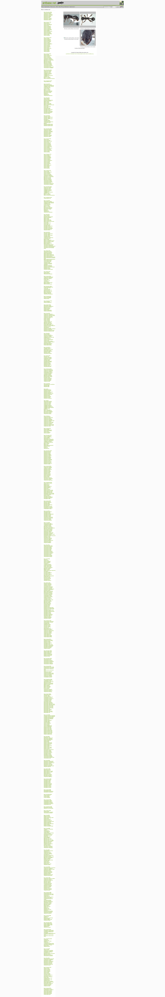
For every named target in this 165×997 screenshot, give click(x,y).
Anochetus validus (47, 234)
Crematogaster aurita (47, 680)
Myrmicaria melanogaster (48, 841)
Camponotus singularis (48, 631)
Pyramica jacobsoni (47, 475)
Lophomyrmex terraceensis (48, 121)
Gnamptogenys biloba (47, 595)
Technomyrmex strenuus (48, 553)
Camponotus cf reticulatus (48, 950)
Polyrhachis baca (47, 606)
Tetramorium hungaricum (48, 690)
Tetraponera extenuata (47, 616)
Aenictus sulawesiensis (48, 33)
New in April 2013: (47, 115)
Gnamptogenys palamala (48, 802)
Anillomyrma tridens (47, 624)
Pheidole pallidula (47, 446)
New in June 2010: (47, 522)
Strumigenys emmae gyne (48, 644)
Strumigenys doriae (47, 609)
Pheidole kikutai (46, 309)
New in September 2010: (48, 482)
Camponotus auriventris (48, 671)
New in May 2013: (47, 97)
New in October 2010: (47, 466)
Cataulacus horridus (47, 833)
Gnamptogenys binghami (48, 372)
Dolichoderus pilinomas (48, 592)
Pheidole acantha (47, 484)
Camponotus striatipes (48, 467)
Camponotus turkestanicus (48, 440)
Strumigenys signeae (47, 515)
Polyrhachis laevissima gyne (48, 607)
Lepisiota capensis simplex (48, 339)
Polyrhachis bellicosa (47, 389)
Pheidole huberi (46, 811)
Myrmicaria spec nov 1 (47, 838)
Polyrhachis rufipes (47, 642)
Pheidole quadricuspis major (49, 823)
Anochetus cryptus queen (48, 117)
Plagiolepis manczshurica (48, 843)
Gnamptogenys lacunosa (48, 596)
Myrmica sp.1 (46, 444)
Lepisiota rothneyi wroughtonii (49, 341)
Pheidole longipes (47, 918)
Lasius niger (46, 288)
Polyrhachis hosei (47, 395)
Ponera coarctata (47, 687)
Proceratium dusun (47, 573)
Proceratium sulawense (48, 574)
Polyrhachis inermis (47, 470)
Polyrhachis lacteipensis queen (49, 330)
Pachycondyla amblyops (48, 991)
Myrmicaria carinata (47, 954)
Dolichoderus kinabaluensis (48, 306)
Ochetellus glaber (47, 360)
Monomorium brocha (47, 600)
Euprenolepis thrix (47, 708)
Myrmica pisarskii (47, 283)
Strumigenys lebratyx (47, 514)
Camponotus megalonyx (48, 419)
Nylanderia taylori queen (48, 323)
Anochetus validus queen (48, 118)
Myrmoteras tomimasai (48, 63)
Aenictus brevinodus (47, 41)
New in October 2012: (47, 296)
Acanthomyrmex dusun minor (49, 667)
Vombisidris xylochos (47, 580)
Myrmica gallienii (47, 685)
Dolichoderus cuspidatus (48, 976)
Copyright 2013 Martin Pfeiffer (76, 52)
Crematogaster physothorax (48, 698)
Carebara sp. (46, 939)
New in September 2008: (48, 806)
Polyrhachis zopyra (47, 536)
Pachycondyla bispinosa (48, 343)
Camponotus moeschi (47, 421)
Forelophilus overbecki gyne (48, 930)
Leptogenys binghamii (47, 373)
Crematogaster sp (47, 203)
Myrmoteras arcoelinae (47, 601)
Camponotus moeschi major (48, 422)
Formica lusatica (46, 88)
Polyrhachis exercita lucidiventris (49, 325)
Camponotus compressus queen (49, 315)
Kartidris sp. (46, 941)
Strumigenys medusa (47, 612)
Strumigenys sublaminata (48, 614)
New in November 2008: (48, 794)
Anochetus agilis (47, 695)
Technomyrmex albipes (48, 180)
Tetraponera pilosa (47, 648)
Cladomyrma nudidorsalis (48, 589)
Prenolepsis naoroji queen (48, 111)
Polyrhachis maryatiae (47, 886)
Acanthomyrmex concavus (48, 850)
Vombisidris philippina (47, 617)
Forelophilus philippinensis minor (49, 933)
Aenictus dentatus (47, 45)
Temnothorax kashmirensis (48, 245)
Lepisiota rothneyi (47, 359)
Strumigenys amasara (47, 779)
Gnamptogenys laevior (48, 508)
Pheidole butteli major (47, 727)
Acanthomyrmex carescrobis (49, 621)
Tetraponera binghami (47, 379)
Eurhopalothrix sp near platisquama (48, 835)
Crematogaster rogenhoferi (48, 951)
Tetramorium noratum (47, 519)
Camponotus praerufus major (49, 424)
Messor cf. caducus (47, 193)
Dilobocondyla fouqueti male (49, 254)
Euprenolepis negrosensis (48, 703)
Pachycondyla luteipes (47, 324)
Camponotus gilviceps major (49, 673)
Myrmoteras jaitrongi (47, 61)
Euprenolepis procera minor (48, 706)
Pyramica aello (46, 861)
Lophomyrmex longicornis (48, 964)
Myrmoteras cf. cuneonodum (49, 176)
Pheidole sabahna (47, 824)
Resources (53, 6)
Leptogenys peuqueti (47, 374)
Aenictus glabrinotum (47, 48)
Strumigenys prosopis (47, 786)
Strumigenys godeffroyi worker (49, 611)
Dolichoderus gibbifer (47, 16)
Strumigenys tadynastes (48, 615)
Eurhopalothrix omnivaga (48, 593)
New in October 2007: (47, 929)
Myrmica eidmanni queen (48, 282)
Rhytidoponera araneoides (48, 874)
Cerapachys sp (46, 916)
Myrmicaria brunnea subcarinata (49, 953)
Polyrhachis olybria (47, 397)
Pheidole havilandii (47, 308)
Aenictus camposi (47, 42)
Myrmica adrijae (46, 239)
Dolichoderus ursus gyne (48, 764)
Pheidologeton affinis (47, 531)
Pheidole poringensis (47, 487)
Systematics (47, 6)
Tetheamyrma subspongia (48, 847)
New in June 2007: (47, 948)
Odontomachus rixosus (48, 990)
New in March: (46, 400)
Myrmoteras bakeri (47, 904)
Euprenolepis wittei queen (48, 711)
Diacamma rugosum (47, 501)
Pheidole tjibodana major (48, 491)
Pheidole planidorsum (47, 744)
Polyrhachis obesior (47, 460)
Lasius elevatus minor (47, 261)
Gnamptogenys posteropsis (48, 803)
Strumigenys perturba (47, 613)
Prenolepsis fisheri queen (48, 109)
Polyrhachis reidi (47, 887)
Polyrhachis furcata (47, 456)
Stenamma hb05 (46, 385)
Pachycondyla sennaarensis (48, 445)
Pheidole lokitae (46, 741)
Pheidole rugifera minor (48, 652)
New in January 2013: (47, 276)
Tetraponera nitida (47, 381)
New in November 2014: (48, 12)
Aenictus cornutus (47, 44)
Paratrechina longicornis (48, 351)
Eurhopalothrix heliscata (48, 507)
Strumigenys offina (47, 498)
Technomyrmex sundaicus (48, 663)
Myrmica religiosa (47, 243)
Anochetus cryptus (47, 116)
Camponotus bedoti (47, 416)
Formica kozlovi (46, 272)
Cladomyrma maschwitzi (48, 588)
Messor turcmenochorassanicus (49, 78)
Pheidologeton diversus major (49, 493)
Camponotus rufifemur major (49, 425)
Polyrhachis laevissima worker (49, 608)
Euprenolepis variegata (48, 709)
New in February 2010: (47, 620)
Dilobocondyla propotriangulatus (49, 259)
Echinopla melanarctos (48, 883)
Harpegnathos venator (47, 358)
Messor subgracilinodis (48, 410)
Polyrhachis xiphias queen (48, 124)
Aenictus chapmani (47, 561)
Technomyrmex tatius (47, 554)
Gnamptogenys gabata (48, 801)
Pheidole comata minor (48, 729)
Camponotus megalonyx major (49, 420)
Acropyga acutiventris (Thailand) (49, 715)
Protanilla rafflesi (47, 860)
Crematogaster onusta (47, 697)
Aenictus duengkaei (47, 163)
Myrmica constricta (47, 684)
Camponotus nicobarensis (48, 370)
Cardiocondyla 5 (46, 832)
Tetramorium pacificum (48, 520)
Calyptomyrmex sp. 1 (47, 852)
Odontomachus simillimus (48, 981)
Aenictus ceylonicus (47, 723)
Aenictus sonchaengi (47, 57)
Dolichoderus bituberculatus (49, 761)
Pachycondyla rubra (47, 994)
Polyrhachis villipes (47, 463)
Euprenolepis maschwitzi (48, 702)
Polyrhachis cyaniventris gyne (49, 765)
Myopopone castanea (47, 568)
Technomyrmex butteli (47, 547)
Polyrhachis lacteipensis (48, 329)
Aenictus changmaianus (48, 43)
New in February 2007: (47, 967)
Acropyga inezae (47, 719)
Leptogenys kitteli (47, 348)
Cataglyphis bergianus (47, 190)
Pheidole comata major (48, 728)
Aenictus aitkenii (47, 334)
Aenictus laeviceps (47, 23)
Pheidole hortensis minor (48, 732)
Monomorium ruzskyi (47, 92)
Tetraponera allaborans (48, 378)
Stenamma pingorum (47, 766)
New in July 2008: (47, 815)
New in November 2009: (48, 658)
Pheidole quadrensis (47, 822)
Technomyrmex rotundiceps (48, 552)
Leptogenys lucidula (47, 342)
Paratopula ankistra (47, 604)
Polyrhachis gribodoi (47, 392)
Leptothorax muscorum (48, 290)
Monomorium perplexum (48, 207)
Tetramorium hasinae (47, 13)
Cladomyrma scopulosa (48, 58)
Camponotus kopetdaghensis (49, 85)
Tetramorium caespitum (48, 689)
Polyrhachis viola (47, 267)
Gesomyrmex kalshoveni (48, 594)
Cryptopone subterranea (48, 252)
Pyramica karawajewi (47, 494)
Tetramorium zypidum (47, 541)
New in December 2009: (48, 650)
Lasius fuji (45, 280)
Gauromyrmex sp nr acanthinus (49, 384)
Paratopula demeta (47, 605)
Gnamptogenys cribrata (48, 800)
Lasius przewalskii (47, 289)
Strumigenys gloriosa (47, 496)
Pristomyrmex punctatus (48, 752)
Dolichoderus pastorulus (48, 962)
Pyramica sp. (46, 447)
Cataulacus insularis (47, 468)
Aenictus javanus (47, 51)
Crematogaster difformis (48, 853)
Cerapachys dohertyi (47, 564)
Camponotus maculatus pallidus (49, 878)
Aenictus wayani (46, 34)
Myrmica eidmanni (47, 273)
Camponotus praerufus (48, 423)
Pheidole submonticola (48, 655)
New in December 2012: (48, 286)
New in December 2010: (48, 435)
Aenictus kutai (46, 139)
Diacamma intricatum (47, 880)
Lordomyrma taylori (47, 122)
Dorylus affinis (46, 977)
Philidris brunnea (47, 569)
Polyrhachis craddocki (47, 455)
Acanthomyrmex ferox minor (49, 894)
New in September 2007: (48, 938)
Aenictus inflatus (47, 166)
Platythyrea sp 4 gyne (47, 909)
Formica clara (46, 279)
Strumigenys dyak (47, 643)
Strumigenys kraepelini (48, 646)
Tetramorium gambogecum (48, 540)
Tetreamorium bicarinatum (48, 517)
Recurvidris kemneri (47, 845)
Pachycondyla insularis (48, 993)
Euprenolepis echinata (47, 701)
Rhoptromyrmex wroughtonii (49, 575)
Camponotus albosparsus (48, 369)
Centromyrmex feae (47, 585)
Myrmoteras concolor (47, 60)
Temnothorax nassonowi (48, 846)
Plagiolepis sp (46, 210)
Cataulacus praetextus (47, 584)
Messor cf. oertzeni (47, 89)
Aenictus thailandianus (48, 726)
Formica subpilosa (47, 797)
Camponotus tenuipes (47, 632)
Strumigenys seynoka (47, 787)
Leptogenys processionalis (48, 599)
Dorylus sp (46, 917)
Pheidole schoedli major (48, 653)
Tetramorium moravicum (48, 691)
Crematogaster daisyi (47, 900)
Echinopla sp (46, 119)
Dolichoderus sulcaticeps (48, 14)
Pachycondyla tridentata (48, 530)
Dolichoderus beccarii (47, 870)
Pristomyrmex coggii (47, 750)
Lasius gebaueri (46, 281)
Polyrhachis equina (47, 391)
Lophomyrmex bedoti (47, 525)
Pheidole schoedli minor (48, 654)
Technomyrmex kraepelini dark (49, 757)
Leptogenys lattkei (47, 262)
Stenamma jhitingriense (48, 112)
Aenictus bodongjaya (47, 40)
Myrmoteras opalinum (47, 62)
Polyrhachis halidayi (47, 363)
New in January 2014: (47, 53)
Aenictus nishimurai (47, 28)
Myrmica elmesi (46, 101)
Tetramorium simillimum (48, 776)
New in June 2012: (47, 313)
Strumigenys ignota (47, 782)
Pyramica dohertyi (47, 862)
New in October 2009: (47, 666)
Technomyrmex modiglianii (48, 67)
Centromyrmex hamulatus (48, 586)
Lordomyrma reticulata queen (49, 943)
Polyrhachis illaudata (47, 457)
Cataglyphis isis (46, 74)
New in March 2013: (47, 250)
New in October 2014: (47, 22)
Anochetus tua (46, 627)
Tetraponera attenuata (47, 647)
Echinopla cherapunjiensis (48, 100)
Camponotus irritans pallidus (49, 630)
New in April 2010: (47, 558)
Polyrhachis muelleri (47, 458)
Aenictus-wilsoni (47, 99)
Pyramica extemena (47, 844)
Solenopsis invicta (47, 352)
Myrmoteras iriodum (47, 602)
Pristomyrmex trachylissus (48, 983)
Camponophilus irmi (47, 81)
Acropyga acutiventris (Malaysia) (49, 716)
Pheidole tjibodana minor (48, 492)
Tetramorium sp (46, 94)
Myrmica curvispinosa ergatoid (49, 240)
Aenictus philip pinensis (48, 31)
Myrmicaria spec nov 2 (47, 839)
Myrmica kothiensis (47, 242)
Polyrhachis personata (47, 461)
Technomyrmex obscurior (48, 551)
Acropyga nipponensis (48, 720)
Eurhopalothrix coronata (48, 506)
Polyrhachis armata (47, 920)
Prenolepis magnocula (47, 365)
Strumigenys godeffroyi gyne (49, 610)
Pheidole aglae (46, 905)
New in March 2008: (47, 877)
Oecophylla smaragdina (48, 361)
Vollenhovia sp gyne (47, 927)
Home (42, 6)
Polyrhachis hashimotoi (48, 265)
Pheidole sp (46, 93)
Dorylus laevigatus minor (48, 924)
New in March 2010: (47, 582)
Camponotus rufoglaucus (48, 371)
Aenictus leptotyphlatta (48, 24)
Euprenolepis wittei (47, 710)
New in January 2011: (47, 428)
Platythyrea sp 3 (46, 908)
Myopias (45, 123)
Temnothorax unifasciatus (48, 478)
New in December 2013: (48, 186)
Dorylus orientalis (47, 318)
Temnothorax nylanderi (48, 477)
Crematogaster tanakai (47, 700)
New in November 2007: (48, 922)
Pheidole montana (47, 859)
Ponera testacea (46, 688)
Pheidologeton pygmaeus (48, 533)
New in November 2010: (48, 450)
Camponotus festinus (47, 672)
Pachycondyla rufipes (47, 350)
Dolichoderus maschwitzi (48, 15)
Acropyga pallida (47, 721)
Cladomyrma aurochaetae (48, 587)
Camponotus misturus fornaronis (49, 867)
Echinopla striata (47, 505)
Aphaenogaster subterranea (48, 439)
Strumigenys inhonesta (48, 783)
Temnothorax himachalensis (48, 244)
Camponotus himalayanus (48, 335)
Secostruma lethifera (47, 578)
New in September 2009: (48, 679)
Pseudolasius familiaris (48, 889)
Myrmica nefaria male (47, 103)
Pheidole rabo (46, 488)
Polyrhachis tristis (47, 473)
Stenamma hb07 (46, 386)
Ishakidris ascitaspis (47, 597)
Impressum (72, 6)
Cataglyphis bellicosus (48, 405)
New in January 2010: (47, 639)
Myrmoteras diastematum (48, 528)
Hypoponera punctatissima (48, 683)
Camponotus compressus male (49, 314)
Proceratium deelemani (48, 572)
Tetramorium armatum (47, 413)
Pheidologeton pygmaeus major (49, 534)
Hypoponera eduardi (47, 682)
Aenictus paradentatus (48, 29)
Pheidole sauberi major (48, 747)
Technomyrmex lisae (47, 66)
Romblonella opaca (47, 576)
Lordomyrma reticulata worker (49, 944)
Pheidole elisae (46, 818)
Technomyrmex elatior (47, 549)
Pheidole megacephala (47, 310)
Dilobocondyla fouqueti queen (49, 255)
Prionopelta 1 (46, 571)
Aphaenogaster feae (47, 628)
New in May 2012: (47, 333)
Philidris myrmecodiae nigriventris (49, 570)
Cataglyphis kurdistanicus (48, 75)
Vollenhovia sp (46, 926)
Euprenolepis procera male (48, 707)
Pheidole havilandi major (48, 730)
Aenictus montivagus (47, 27)
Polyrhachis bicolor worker (48, 640)
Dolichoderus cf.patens (48, 135)
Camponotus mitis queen (48, 316)
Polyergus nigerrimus (47, 293)
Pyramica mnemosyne (47, 863)
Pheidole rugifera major (48, 651)
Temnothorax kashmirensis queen (49, 246)
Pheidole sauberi (47, 746)
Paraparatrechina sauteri (48, 376)
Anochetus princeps (47, 626)
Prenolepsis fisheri (47, 108)
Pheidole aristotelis (47, 906)
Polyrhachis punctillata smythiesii (49, 328)
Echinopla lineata (47, 503)
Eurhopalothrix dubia (47, 790)
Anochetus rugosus (47, 696)
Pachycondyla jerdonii (47, 344)
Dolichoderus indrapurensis (48, 961)
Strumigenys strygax (47, 516)
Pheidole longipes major (48, 919)
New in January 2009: (47, 789)
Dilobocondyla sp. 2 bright (48, 771)
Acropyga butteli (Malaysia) (48, 718)
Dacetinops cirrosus (47, 769)
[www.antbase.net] (85, 52)
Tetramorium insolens (47, 479)
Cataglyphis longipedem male (49, 337)
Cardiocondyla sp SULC (48, 636)
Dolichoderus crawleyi (47, 18)
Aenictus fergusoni (47, 971)
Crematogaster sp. (47, 831)
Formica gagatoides (47, 836)
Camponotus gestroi (47, 402)
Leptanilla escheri (47, 120)
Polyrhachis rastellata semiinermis (49, 535)
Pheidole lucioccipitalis (48, 820)
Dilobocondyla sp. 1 (47, 770)
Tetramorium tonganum (48, 129)
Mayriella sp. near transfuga (48, 808)
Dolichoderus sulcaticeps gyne (49, 762)
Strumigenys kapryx (47, 513)
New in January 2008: (47, 915)
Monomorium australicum (48, 527)
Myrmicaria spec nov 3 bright (49, 840)
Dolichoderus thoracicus (48, 871)
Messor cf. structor (47, 90)
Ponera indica (46, 105)
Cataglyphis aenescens (48, 73)
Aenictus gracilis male (47, 523)
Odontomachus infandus (48, 529)
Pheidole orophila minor (48, 734)
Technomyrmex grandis (48, 64)
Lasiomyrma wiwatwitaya (48, 567)
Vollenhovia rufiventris (47, 913)
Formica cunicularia (47, 87)
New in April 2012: (47, 347)
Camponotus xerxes (47, 72)
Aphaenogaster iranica (47, 251)
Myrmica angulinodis (47, 292)
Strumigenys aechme (47, 753)
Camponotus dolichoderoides (49, 958)
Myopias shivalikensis (47, 217)
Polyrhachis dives (47, 362)
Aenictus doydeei (47, 46)
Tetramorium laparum (47, 518)
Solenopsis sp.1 (46, 448)
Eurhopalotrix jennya (47, 856)
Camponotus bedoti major (48, 417)
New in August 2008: (47, 810)
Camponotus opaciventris (48, 317)
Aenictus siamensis (47, 173)
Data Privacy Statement (64, 6)
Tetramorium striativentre (48, 95)
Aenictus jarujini (46, 50)
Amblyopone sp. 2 (47, 851)
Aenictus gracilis (47, 49)
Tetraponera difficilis (47, 542)
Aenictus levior (46, 25)
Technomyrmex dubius (48, 548)
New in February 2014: (47, 37)
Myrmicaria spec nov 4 (47, 842)
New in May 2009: (47, 736)
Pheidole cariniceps (47, 816)
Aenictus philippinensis (48, 725)
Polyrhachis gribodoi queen (48, 393)
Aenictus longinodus (47, 142)
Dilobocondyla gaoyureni (48, 256)
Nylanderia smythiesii (47, 322)
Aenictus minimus (47, 56)
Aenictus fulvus (46, 47)
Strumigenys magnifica (48, 497)
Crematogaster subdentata (48, 442)
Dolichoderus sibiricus (47, 278)
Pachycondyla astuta (47, 603)
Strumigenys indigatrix (48, 511)
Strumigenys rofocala (47, 754)
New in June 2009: (47, 714)
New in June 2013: (47, 200)
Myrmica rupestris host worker (49, 104)
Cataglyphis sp (46, 76)
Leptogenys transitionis (48, 263)
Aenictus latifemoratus (48, 55)
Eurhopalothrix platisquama (48, 791)
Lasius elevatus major (47, 260)
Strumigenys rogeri (47, 537)
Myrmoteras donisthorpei (48, 857)
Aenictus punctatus (47, 32)
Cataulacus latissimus (47, 583)
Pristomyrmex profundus (48, 807)
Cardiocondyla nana (47, 633)
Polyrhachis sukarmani (48, 398)
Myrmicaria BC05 (47, 837)
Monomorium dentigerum (48, 411)
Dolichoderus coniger (47, 305)
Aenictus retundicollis (47, 149)
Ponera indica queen (47, 106)
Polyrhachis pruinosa (47, 462)
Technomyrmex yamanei (48, 556)
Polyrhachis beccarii (47, 452)
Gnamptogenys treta (47, 804)
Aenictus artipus (46, 38)
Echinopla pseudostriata (48, 504)
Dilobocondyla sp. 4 (47, 773)
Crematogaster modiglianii (48, 959)
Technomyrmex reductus (48, 662)
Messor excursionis (47, 77)
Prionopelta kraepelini (47, 775)
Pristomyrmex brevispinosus (49, 749)
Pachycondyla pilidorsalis (48, 739)
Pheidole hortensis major (48, 731)
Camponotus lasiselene (48, 674)
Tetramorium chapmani (48, 538)
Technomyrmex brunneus (48, 546)
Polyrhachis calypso (47, 453)
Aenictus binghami (47, 722)
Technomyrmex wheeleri (48, 555)
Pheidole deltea (46, 485)
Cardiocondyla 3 (46, 830)
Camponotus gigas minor (48, 545)
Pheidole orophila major (48, 733)
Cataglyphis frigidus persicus (49, 86)
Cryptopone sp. (46, 940)
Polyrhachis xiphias (47, 268)
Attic (57, 6)
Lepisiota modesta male (48, 321)
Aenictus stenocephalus (48, 483)
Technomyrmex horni (47, 366)
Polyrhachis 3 (46, 910)
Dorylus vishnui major (47, 565)
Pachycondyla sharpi (47, 982)
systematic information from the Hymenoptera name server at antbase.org (79, 53)
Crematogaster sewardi (48, 699)
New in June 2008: (47, 828)
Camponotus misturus (47, 879)
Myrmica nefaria (46, 102)
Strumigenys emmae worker (48, 645)
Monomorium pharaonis (48, 91)
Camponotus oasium (47, 71)
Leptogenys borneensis (48, 598)
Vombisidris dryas (47, 579)
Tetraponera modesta (47, 380)
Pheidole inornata (47, 819)
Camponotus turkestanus (48, 277)
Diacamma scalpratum (47, 502)
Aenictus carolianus (47, 159)
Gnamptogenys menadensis (48, 989)
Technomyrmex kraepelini (48, 65)
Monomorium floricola (47, 307)
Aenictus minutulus (47, 26)
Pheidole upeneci (47, 748)
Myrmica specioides (47, 686)
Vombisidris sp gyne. (47, 618)
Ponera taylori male (47, 224)
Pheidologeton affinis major (48, 532)
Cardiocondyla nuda (47, 634)
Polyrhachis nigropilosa (48, 459)
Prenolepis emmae (47, 377)
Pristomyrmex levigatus (48, 751)
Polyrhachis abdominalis (48, 872)
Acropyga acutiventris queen (49, 717)
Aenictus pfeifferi (47, 30)
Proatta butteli (46, 945)
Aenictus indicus (47, 98)
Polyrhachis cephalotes (48, 469)
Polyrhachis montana (47, 396)
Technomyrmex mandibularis (49, 183)
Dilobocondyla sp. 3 (47, 772)
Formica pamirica (47, 796)
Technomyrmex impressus (48, 660)
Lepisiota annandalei (47, 338)
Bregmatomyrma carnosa (48, 629)
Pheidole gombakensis (48, 486)
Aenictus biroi (46, 560)
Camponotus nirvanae (47, 336)
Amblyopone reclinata (47, 694)
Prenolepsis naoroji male (48, 227)
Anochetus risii (46, 356)
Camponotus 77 (46, 895)
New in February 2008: (47, 892)
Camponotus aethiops (47, 70)
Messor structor (46, 443)
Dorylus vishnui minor (47, 566)
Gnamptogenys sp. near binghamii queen (48, 978)
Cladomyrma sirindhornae (48, 59)
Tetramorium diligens (47, 539)
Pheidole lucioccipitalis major (49, 821)
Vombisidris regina (47, 864)
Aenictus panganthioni (48, 436)
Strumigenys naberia (47, 785)
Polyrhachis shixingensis (48, 266)
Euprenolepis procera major (48, 705)
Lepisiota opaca (46, 340)
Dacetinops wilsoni (47, 590)
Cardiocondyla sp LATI (48, 635)
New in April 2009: (47, 760)
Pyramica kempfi (46, 476)
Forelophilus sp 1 (47, 952)
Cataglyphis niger (47, 408)
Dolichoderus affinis (47, 19)
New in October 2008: (47, 799)
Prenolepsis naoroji (47, 110)
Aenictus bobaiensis (47, 39)
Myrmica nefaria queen (47, 220)
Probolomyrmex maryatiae (48, 911)
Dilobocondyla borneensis (48, 591)
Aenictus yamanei (47, 35)
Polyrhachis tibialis (47, 472)
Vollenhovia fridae (47, 946)
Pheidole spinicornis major (48, 490)
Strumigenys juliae (47, 512)
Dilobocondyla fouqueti (48, 253)
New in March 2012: (47, 355)
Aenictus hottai (46, 54)
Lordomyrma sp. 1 (47, 942)
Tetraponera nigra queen (48, 875)
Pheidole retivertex (47, 489)
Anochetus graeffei (47, 974)
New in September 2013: (48, 80)
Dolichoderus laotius (47, 132)
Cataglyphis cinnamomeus (48, 406)
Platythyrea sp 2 (46, 907)
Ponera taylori (46, 107)
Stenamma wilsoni (47, 113)
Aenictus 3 (45, 559)
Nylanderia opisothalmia (48, 375)
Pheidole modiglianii (47, 858)
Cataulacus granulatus (47, 357)
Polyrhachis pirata (47, 656)
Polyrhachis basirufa (47, 451)
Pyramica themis (46, 495)
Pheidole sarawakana (47, 825)
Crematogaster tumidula (48, 676)
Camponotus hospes (47, 418)
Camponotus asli (47, 896)
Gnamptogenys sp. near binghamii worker (48, 980)
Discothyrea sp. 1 (47, 854)
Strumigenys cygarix (47, 780)
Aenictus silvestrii (47, 562)
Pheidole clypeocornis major (48, 817)
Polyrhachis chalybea (47, 454)
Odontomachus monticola (48, 349)
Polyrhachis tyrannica (47, 364)
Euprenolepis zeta (47, 712)
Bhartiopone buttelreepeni (48, 901)
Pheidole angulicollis (47, 740)
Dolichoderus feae (47, 17)
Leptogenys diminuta (47, 884)
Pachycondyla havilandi (48, 992)
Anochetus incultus (47, 625)
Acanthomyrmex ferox (47, 893)
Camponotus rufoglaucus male (49, 869)
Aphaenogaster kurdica (48, 84)
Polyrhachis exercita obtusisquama (47, 327)
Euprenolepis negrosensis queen (49, 704)
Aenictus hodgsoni (47, 156)
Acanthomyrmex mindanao (48, 622)
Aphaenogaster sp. (47, 438)
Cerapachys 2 (46, 563)
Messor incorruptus (47, 409)
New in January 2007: (47, 988)
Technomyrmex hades (47, 550)
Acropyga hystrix (47, 623)
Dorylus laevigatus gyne (48, 923)
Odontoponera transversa (48, 955)
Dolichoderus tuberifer (47, 763)
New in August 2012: (47, 304)
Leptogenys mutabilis (47, 524)
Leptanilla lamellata (47, 236)
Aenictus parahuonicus (48, 146)
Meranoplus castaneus (47, 526)
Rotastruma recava (47, 577)
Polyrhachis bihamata (47, 390)
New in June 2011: (47, 383)
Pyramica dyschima (47, 474)
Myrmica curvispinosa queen (49, 241)
